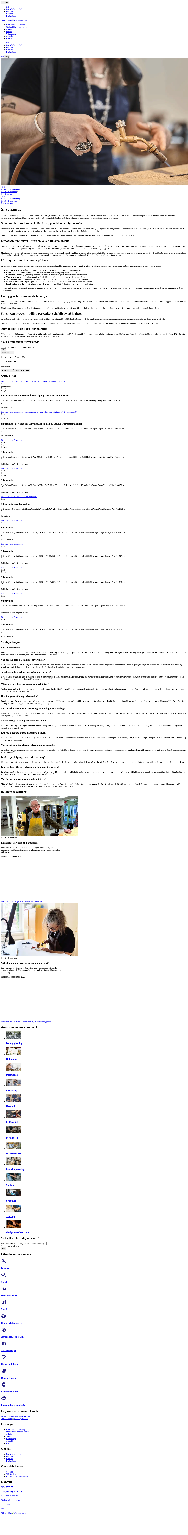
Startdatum (20, 370)
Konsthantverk (7, 194)
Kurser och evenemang (10, 189)
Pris (27, 370)
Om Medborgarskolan (15, 1454)
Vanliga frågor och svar (10, 1500)
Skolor (9, 1436)
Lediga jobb (11, 1461)
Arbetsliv (10, 1434)
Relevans (5, 370)
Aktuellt (9, 1441)
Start (3, 187)
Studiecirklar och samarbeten (17, 1432)
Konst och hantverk (9, 192)
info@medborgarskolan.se (11, 1491)
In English (10, 1456)
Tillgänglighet (11, 1474)
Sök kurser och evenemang (12, 1243)
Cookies (5, 2)
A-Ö (12, 370)
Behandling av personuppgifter (18, 1476)
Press (3, 1509)
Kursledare (10, 1443)
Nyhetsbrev (5, 1504)
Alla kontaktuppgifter (9, 1496)
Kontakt (9, 1459)
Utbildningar (11, 1439)
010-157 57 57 (7, 1487)
